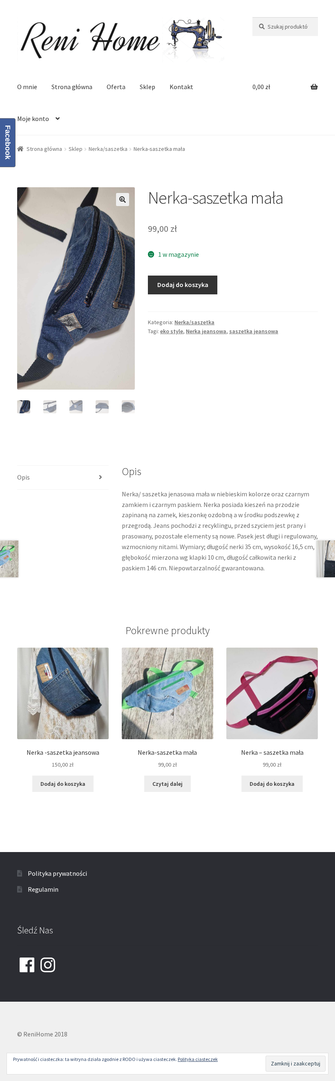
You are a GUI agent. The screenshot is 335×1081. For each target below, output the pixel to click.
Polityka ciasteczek (198, 1059)
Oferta (116, 87)
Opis (23, 477)
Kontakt (181, 87)
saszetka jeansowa (253, 331)
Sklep (147, 87)
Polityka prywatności (57, 873)
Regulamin (43, 889)
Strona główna (71, 87)
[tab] (63, 478)
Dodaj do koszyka (182, 284)
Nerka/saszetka (108, 149)
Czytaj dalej (167, 783)
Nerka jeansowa (206, 331)
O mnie (27, 87)
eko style (171, 331)
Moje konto (33, 118)
